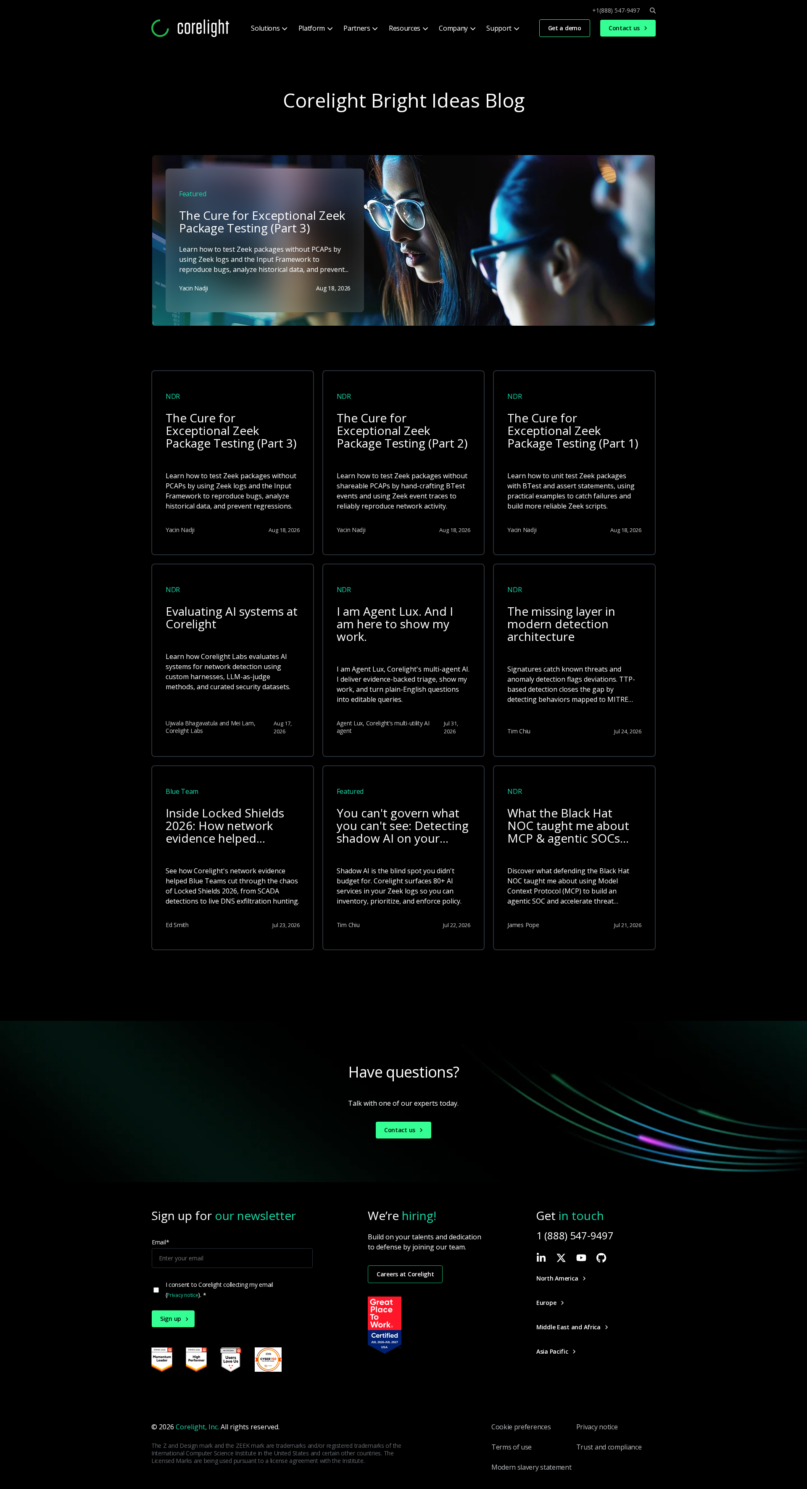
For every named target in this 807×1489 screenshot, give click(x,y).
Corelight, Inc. (197, 1426)
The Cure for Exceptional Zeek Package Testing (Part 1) (572, 431)
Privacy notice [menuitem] (597, 1426)
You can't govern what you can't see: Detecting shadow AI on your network (403, 826)
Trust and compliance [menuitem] (609, 1447)
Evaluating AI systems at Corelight (232, 618)
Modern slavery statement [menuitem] (531, 1467)
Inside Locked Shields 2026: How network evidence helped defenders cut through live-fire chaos (228, 826)
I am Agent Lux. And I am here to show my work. (395, 624)
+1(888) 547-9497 (616, 10)
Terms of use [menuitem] (511, 1447)
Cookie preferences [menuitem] (521, 1426)
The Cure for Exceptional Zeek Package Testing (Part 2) (402, 431)
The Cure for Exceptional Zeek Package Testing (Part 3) (231, 431)
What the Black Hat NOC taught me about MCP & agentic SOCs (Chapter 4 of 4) (568, 826)
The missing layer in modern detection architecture (561, 624)
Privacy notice (182, 1295)
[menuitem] (268, 28)
